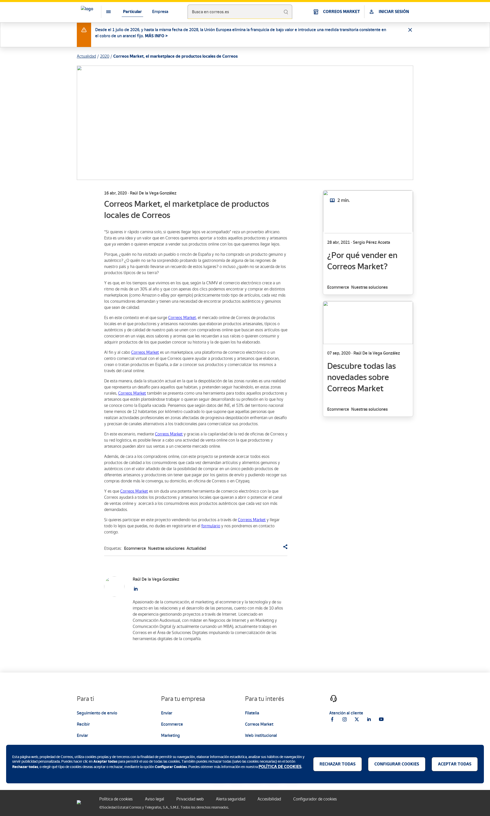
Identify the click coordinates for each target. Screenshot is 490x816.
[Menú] (104, 11)
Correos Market (145, 352)
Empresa (160, 11)
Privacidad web (190, 799)
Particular (132, 11)
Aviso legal (154, 799)
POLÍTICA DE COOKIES (280, 766)
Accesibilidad (269, 799)
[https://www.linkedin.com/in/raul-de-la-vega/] (136, 589)
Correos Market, (182, 317)
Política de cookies (116, 799)
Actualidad (86, 56)
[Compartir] (283, 547)
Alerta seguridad (230, 799)
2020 (104, 56)
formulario (210, 525)
